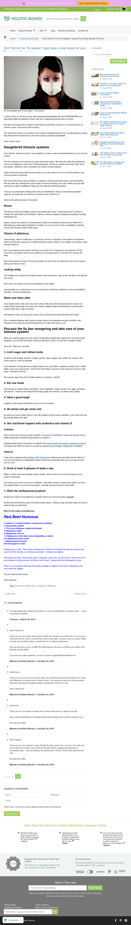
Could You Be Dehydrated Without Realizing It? (113, 113)
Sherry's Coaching (66, 30)
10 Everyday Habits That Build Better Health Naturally (112, 134)
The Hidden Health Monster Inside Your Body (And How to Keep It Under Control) (113, 124)
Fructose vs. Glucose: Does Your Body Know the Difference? (113, 84)
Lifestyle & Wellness (46, 585)
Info (42, 30)
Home (12, 30)
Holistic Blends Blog (29, 38)
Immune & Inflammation (25, 585)
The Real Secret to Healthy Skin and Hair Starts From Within (112, 163)
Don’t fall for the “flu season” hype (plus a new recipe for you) (45, 48)
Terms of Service (42, 905)
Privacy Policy (10, 905)
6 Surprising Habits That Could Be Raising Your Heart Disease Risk (112, 144)
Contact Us (83, 30)
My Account (113, 9)
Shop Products (25, 30)
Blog (53, 30)
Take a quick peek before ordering (93, 3)
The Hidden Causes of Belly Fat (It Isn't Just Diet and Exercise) (113, 154)
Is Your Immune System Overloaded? (109, 93)
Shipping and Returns (13, 907)
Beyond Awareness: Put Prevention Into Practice (109, 75)
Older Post (10, 593)
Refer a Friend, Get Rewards (47, 907)
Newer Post (80, 593)
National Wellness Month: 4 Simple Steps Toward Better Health (111, 104)
